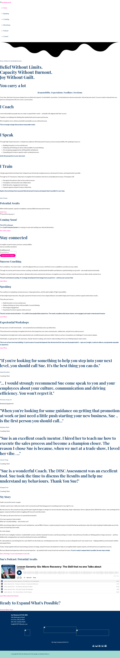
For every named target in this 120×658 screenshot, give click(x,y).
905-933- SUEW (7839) (18, 622)
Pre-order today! (5, 230)
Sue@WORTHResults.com (19, 624)
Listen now (3, 212)
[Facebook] (93, 646)
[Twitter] (96, 646)
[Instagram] (102, 646)
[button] (5, 128)
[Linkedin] (99, 646)
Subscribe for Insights (8, 255)
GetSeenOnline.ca (44, 654)
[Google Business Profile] (105, 646)
